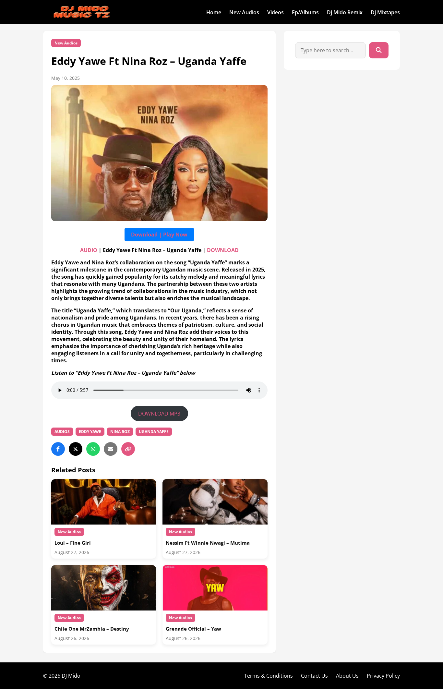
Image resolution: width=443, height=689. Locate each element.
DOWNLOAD (223, 250)
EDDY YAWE (90, 431)
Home (213, 12)
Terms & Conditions (268, 675)
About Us (347, 675)
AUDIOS (62, 431)
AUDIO (88, 250)
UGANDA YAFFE (154, 431)
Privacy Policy (383, 675)
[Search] (379, 50)
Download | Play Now (159, 234)
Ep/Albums (305, 12)
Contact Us (314, 675)
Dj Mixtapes (385, 12)
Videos (275, 12)
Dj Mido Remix (345, 12)
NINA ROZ (120, 431)
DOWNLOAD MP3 (159, 413)
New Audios (244, 12)
